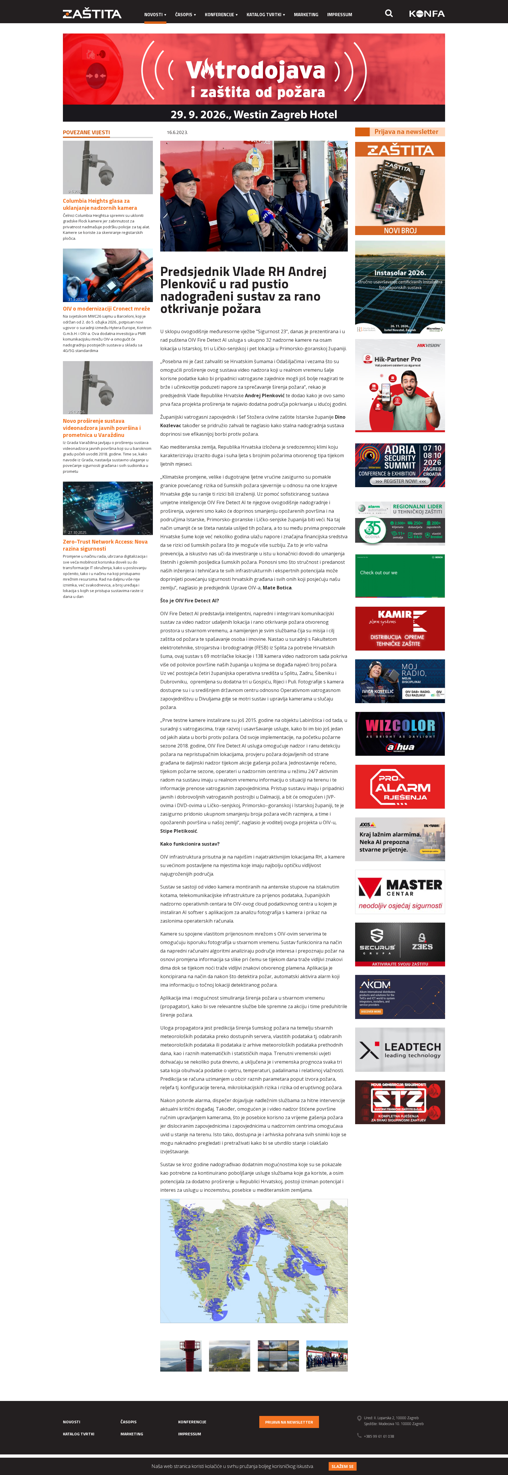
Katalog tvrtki (264, 14)
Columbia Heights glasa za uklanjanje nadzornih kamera (100, 204)
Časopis (183, 14)
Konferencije (219, 14)
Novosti (153, 14)
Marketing (306, 14)
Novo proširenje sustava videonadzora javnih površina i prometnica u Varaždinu (102, 427)
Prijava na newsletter (289, 1422)
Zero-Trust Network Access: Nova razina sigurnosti (105, 545)
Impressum (339, 14)
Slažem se (343, 1466)
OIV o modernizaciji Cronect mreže (106, 308)
